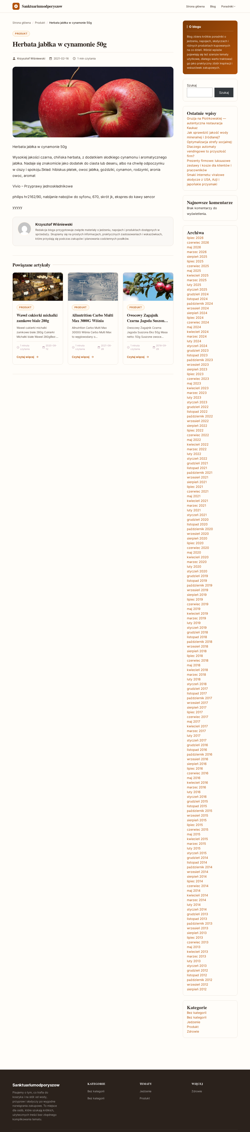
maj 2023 (194, 383)
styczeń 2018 (197, 684)
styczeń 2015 (197, 853)
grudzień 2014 (197, 858)
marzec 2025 (197, 280)
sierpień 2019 (197, 595)
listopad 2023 (197, 355)
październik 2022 (200, 416)
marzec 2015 (196, 844)
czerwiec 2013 (197, 942)
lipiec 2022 (195, 430)
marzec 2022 (197, 449)
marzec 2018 (196, 674)
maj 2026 (194, 247)
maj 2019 (193, 609)
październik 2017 (199, 698)
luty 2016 (194, 792)
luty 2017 (193, 736)
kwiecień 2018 (197, 670)
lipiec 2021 (195, 487)
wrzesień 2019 (197, 590)
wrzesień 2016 (197, 759)
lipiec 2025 (195, 261)
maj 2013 (193, 947)
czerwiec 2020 (198, 548)
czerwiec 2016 (197, 773)
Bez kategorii (196, 1013)
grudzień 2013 (197, 914)
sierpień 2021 (197, 482)
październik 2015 (199, 811)
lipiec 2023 (195, 374)
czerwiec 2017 (197, 717)
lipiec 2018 (195, 656)
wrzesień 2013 (197, 928)
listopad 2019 (197, 581)
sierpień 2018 (197, 651)
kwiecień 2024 (198, 332)
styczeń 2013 (197, 966)
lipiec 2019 (195, 599)
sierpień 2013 (197, 933)
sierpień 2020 (197, 538)
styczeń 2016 (197, 797)
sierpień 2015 (197, 820)
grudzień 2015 (197, 801)
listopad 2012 (197, 975)
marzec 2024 (197, 336)
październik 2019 (199, 585)
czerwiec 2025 (198, 266)
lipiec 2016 (195, 768)
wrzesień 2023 (198, 365)
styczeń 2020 (197, 571)
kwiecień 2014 (197, 895)
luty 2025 (194, 285)
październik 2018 (199, 642)
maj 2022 (194, 440)
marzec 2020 (197, 562)
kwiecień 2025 (198, 275)
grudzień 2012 (197, 970)
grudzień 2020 (198, 519)
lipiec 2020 (195, 543)
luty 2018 (194, 679)
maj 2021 (193, 496)
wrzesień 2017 (197, 703)
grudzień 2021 (197, 463)
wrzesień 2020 (198, 534)
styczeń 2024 (197, 346)
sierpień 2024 (197, 313)
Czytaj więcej (25, 356)
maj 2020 (194, 552)
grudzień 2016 (197, 745)
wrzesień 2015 (197, 815)
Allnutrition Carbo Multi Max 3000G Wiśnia (92, 317)
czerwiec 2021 (197, 491)
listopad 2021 (197, 468)
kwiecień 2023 (198, 388)
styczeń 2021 (197, 515)
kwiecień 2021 (197, 501)
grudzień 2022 (198, 407)
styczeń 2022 (197, 458)
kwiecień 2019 (197, 613)
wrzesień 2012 (197, 984)
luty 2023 (194, 397)
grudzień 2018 (197, 632)
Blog (213, 6)
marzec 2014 (196, 900)
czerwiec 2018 (197, 660)
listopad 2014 (197, 862)
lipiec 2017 (195, 712)
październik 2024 (200, 303)
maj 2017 (193, 721)
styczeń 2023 (197, 402)
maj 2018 (193, 665)
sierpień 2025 (197, 256)
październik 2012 (199, 980)
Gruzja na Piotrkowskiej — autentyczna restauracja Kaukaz (206, 123)
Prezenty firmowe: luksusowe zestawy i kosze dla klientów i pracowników (209, 165)
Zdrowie (193, 1031)
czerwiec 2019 (197, 604)
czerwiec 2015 (197, 829)
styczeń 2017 (196, 740)
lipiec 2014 (195, 881)
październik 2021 (199, 473)
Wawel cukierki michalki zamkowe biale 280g (37, 317)
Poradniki (227, 6)
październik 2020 (200, 529)
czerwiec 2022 (198, 435)
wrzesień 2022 (198, 421)
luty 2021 (194, 510)
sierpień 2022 (197, 426)
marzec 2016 (196, 787)
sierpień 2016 (197, 764)
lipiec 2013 (195, 937)
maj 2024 (194, 327)
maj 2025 (194, 271)
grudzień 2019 (197, 576)
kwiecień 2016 (197, 782)
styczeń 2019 (197, 627)
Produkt (21, 33)
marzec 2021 (196, 505)
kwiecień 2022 (198, 444)
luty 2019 (194, 623)
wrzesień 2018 (197, 646)
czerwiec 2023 (198, 379)
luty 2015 (194, 848)
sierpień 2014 (197, 876)
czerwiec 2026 (198, 242)
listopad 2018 (197, 637)
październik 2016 (199, 754)
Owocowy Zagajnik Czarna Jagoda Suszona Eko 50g (146, 320)
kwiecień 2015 (197, 839)
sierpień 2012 (197, 989)
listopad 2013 (197, 919)
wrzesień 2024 (198, 308)
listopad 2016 (197, 750)
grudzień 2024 (198, 294)
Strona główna (195, 6)
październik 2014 (199, 867)
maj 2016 (193, 778)
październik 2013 (199, 923)
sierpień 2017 (196, 707)
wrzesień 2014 (197, 872)
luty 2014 (194, 905)
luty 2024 (194, 341)
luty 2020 (194, 566)
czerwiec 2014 (197, 886)
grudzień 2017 (197, 689)
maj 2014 (193, 890)
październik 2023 (200, 360)
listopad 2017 (197, 693)
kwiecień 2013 (197, 952)
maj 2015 (193, 834)
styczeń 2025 (197, 289)
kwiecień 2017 (197, 726)
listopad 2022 (197, 411)
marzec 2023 (197, 393)
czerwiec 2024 (198, 322)
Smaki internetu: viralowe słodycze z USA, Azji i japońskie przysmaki (205, 179)
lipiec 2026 (195, 238)
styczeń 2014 (197, 909)
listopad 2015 (197, 806)
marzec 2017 (196, 731)
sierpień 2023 (197, 369)
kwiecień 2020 (198, 557)
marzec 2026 (197, 252)
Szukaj (192, 85)
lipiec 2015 (195, 825)
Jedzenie (193, 1022)
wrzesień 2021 (197, 477)
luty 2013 (194, 961)
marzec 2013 (196, 956)
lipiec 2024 (195, 318)
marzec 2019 (196, 618)
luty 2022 (194, 454)
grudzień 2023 (198, 350)
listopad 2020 (197, 524)
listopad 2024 (197, 299)
